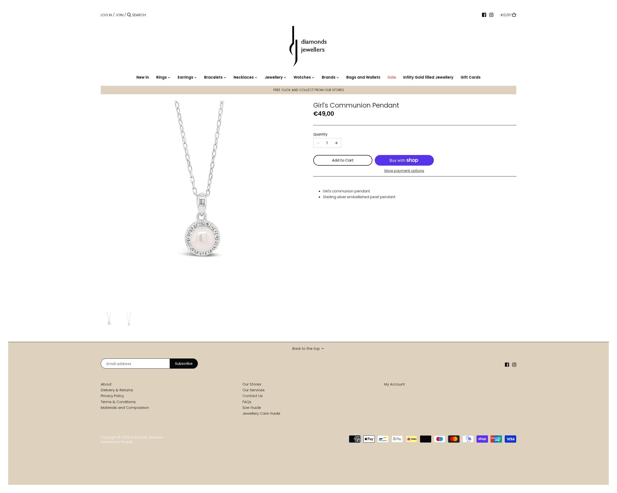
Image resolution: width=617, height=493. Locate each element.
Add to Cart (343, 160)
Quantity (320, 134)
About (106, 384)
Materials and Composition (125, 407)
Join (119, 14)
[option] (109, 320)
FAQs (246, 401)
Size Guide (251, 407)
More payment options (404, 171)
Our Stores (251, 384)
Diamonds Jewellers (147, 437)
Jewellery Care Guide (261, 413)
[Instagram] (491, 14)
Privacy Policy (112, 395)
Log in (106, 14)
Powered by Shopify (117, 442)
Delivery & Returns (117, 389)
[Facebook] (484, 14)
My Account (394, 384)
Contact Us (252, 395)
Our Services (253, 389)
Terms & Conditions (118, 401)
